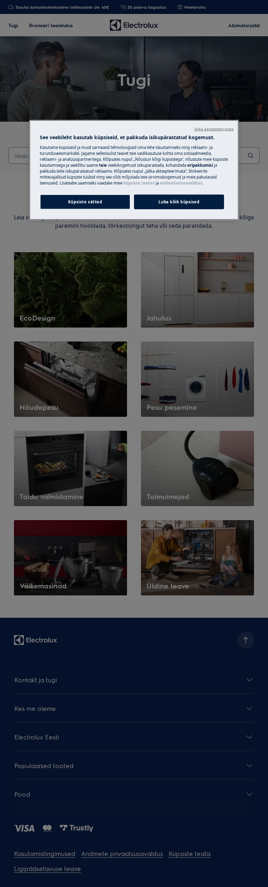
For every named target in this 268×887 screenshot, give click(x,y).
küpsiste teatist (139, 183)
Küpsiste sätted (85, 201)
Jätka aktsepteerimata (213, 129)
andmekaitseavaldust (181, 183)
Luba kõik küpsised (178, 201)
